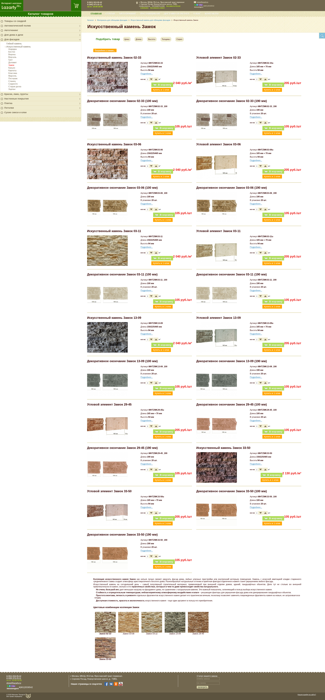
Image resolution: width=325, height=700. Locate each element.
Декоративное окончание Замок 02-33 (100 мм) (122, 101)
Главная (96, 13)
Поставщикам (150, 13)
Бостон (11, 52)
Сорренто (13, 84)
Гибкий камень (14, 43)
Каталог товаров (40, 14)
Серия (179, 39)
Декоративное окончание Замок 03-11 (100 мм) (122, 274)
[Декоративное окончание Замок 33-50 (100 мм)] (216, 525)
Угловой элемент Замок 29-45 (109, 404)
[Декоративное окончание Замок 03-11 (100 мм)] (107, 308)
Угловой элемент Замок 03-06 (218, 144)
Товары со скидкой (15, 21)
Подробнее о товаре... (105, 50)
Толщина (165, 39)
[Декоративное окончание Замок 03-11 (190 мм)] (216, 308)
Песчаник (12, 78)
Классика (12, 73)
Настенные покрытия (16, 98)
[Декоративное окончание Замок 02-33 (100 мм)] (107, 135)
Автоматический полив (17, 25)
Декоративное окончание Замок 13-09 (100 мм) (122, 361)
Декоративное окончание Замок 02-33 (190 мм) (231, 101)
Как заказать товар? (157, 8)
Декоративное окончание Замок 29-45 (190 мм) (122, 448)
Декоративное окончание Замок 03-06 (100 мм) (122, 187)
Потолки (9, 108)
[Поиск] (322, 36)
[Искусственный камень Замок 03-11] (107, 265)
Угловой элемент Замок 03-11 (218, 231)
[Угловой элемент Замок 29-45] (107, 439)
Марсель (12, 76)
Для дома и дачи (13, 35)
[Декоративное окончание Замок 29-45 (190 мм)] (107, 482)
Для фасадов (11, 39)
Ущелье (11, 89)
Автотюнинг (11, 30)
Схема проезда (144, 6)
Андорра (12, 49)
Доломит (12, 62)
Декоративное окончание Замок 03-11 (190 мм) (231, 274)
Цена (126, 39)
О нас (197, 13)
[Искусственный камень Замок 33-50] (216, 482)
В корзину (164, 84)
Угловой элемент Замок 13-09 (218, 317)
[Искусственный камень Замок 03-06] (107, 178)
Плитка (8, 103)
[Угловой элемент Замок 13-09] (216, 352)
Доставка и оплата (176, 13)
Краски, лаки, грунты (16, 94)
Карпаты (12, 70)
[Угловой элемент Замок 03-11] (216, 265)
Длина (138, 39)
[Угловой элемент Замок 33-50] (107, 525)
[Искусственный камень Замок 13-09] (107, 352)
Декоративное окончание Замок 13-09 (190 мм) (231, 361)
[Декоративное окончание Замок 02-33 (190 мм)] (216, 135)
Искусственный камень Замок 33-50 (223, 448)
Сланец (12, 81)
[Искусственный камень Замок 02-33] (107, 92)
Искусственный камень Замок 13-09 (114, 317)
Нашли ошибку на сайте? (307, 695)
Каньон (11, 68)
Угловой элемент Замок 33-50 (109, 491)
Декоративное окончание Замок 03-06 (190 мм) (231, 187)
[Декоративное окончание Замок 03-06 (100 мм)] (107, 222)
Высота (151, 39)
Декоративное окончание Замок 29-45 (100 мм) (231, 404)
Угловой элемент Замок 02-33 (218, 57)
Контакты (212, 13)
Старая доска (14, 86)
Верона (11, 54)
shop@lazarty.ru (202, 2)
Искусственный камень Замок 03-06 (114, 144)
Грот (10, 60)
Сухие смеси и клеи (15, 112)
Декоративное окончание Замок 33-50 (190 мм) (122, 534)
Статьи (110, 13)
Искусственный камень (18, 46)
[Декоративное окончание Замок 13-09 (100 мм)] (107, 395)
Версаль (12, 57)
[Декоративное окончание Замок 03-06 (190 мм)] (216, 222)
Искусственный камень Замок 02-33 (114, 57)
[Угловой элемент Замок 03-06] (216, 178)
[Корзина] (76, 5)
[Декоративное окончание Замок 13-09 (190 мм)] (216, 395)
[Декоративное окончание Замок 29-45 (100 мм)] (216, 439)
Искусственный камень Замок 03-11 (114, 231)
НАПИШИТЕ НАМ (158, 6)
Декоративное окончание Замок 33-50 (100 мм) (231, 491)
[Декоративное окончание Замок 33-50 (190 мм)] (107, 569)
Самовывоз (144, 8)
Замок (11, 65)
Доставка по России (173, 6)
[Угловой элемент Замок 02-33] (216, 92)
